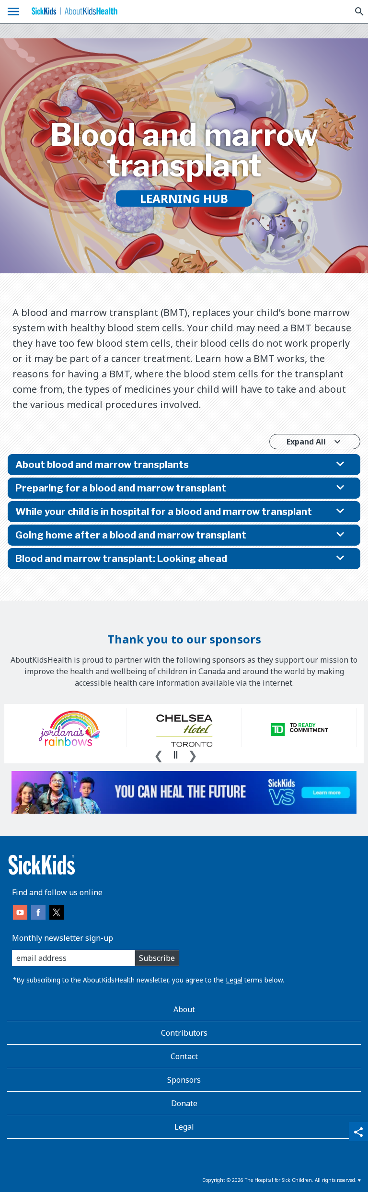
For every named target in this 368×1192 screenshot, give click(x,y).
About (184, 1009)
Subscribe (157, 958)
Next (192, 754)
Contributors (184, 1033)
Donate (184, 1103)
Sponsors (184, 1080)
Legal (234, 979)
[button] (184, 464)
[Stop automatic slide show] (175, 754)
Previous (158, 754)
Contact (184, 1056)
